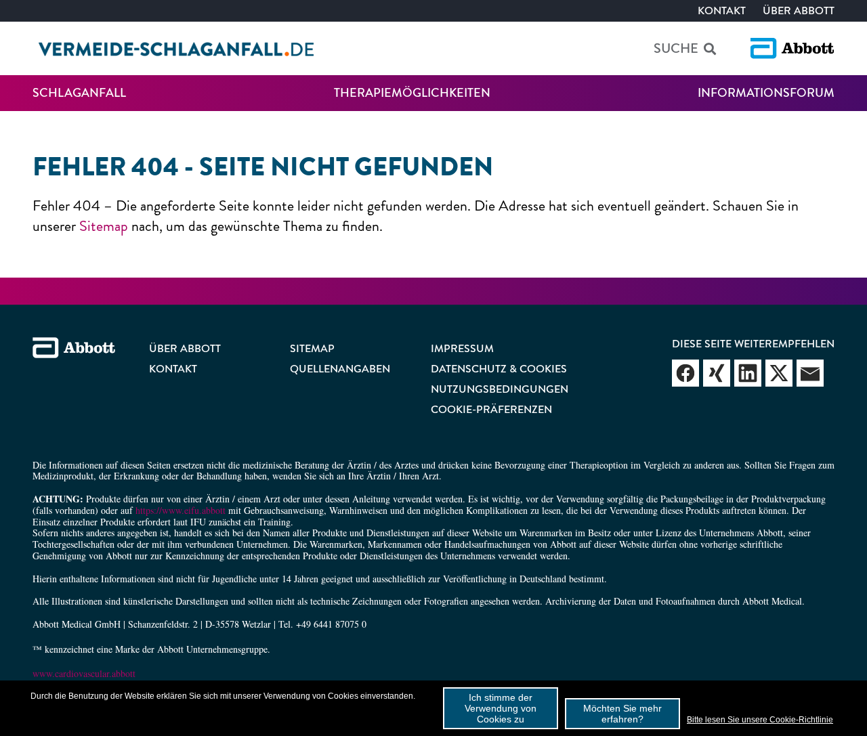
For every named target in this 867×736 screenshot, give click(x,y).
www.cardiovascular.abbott (84, 673)
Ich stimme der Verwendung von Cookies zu (500, 708)
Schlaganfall (79, 93)
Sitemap (103, 225)
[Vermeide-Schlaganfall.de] (177, 48)
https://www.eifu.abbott (180, 510)
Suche (676, 48)
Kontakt (722, 10)
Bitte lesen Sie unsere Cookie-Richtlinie (760, 719)
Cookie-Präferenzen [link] (491, 409)
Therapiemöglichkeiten (412, 93)
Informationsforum (766, 93)
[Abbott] (792, 48)
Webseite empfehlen (685, 373)
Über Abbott (798, 10)
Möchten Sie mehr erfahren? (622, 713)
